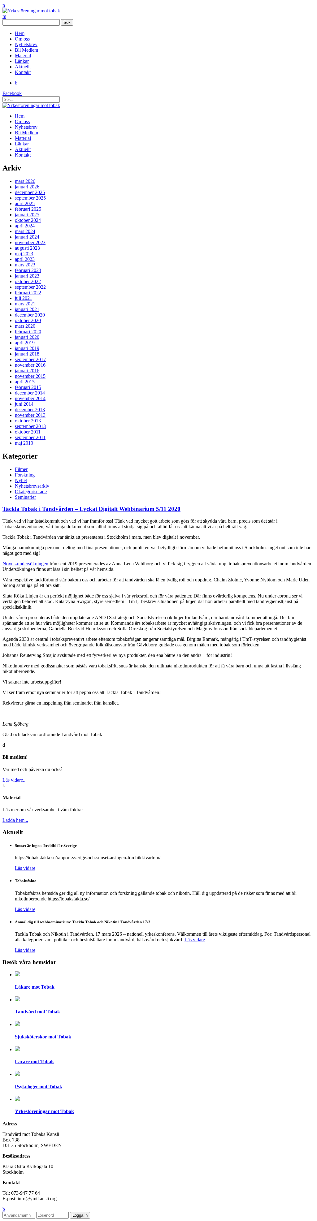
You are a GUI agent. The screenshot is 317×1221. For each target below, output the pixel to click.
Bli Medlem (26, 50)
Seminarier (25, 497)
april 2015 (25, 381)
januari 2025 (27, 214)
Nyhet (21, 480)
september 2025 (30, 198)
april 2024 (25, 225)
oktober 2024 (28, 220)
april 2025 (25, 203)
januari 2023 (27, 275)
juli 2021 (23, 298)
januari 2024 (27, 236)
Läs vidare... (14, 780)
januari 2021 (27, 309)
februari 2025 (28, 209)
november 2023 (30, 242)
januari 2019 (27, 348)
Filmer (21, 469)
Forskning (25, 474)
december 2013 (30, 409)
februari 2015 (28, 387)
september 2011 (30, 437)
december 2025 (30, 192)
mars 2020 (25, 326)
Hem (19, 33)
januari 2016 (27, 370)
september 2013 (30, 426)
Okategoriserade (31, 491)
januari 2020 (27, 337)
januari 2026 (27, 186)
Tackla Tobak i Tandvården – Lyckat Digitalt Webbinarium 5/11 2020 (91, 509)
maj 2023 (24, 253)
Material (23, 55)
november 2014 (30, 398)
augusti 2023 (27, 248)
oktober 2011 (28, 431)
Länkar (22, 61)
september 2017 (30, 359)
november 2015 (30, 376)
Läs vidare (25, 868)
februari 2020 (28, 331)
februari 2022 (28, 292)
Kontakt (23, 72)
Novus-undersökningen (25, 563)
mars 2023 (25, 264)
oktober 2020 (28, 320)
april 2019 (25, 342)
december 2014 (30, 392)
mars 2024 (25, 231)
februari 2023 (28, 270)
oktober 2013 (28, 420)
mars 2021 (25, 303)
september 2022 (30, 287)
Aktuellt (23, 66)
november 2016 (30, 365)
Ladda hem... (15, 820)
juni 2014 (24, 404)
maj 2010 (24, 443)
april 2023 (25, 259)
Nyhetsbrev (26, 44)
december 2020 (30, 314)
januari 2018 (27, 353)
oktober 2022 (28, 281)
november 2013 (30, 415)
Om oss (22, 38)
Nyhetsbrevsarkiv (32, 486)
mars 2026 (25, 181)
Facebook (12, 93)
